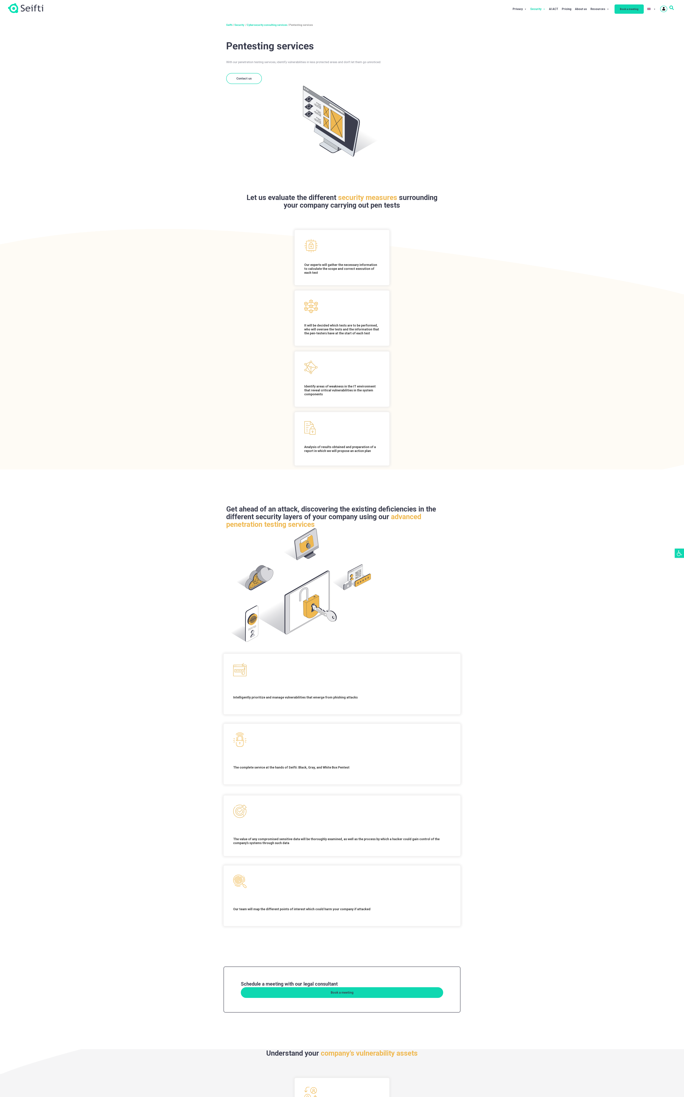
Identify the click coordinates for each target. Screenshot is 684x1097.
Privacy (518, 9)
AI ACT (553, 9)
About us (581, 9)
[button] (679, 553)
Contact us (244, 78)
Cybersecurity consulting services (267, 25)
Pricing (566, 9)
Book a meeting (629, 9)
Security (536, 9)
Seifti (229, 25)
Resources (597, 9)
